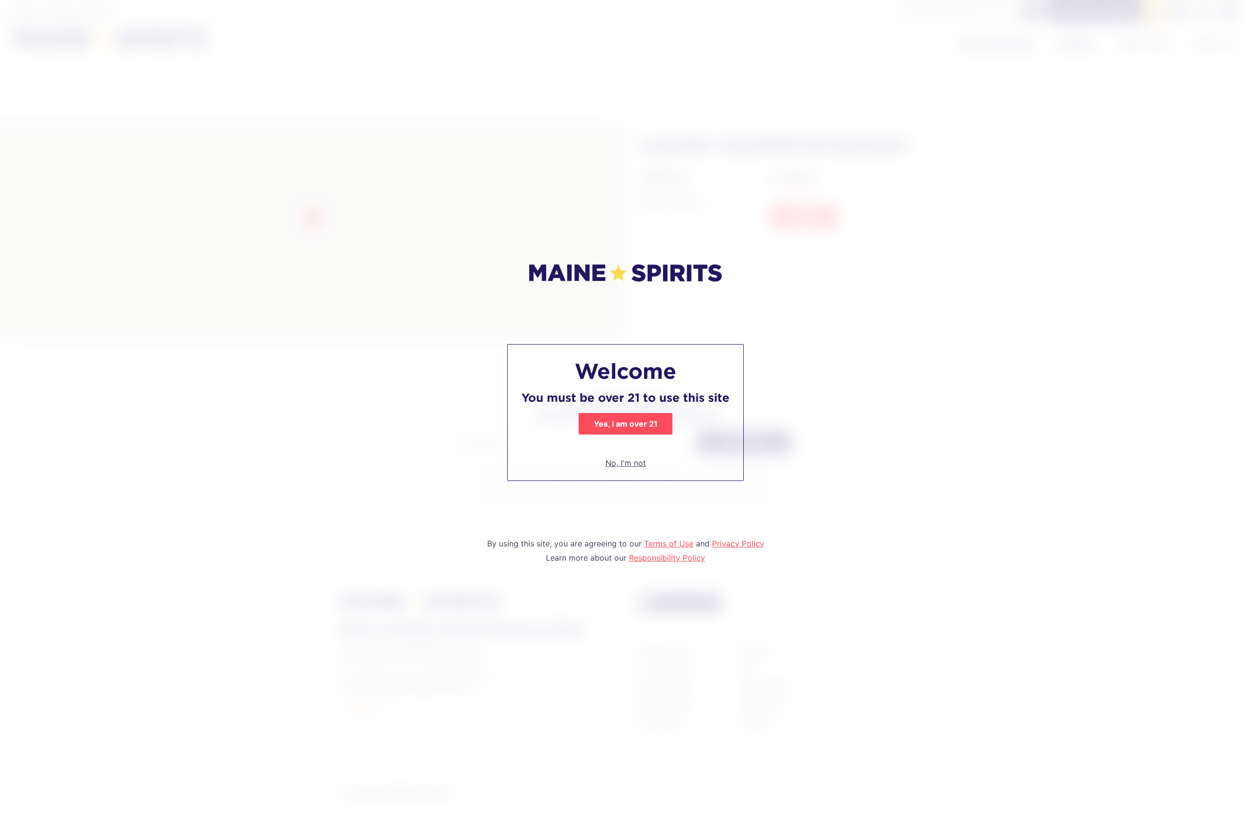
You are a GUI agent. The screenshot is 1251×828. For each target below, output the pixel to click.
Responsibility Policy (667, 558)
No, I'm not (625, 463)
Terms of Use (668, 543)
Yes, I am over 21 (626, 424)
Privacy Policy (738, 543)
